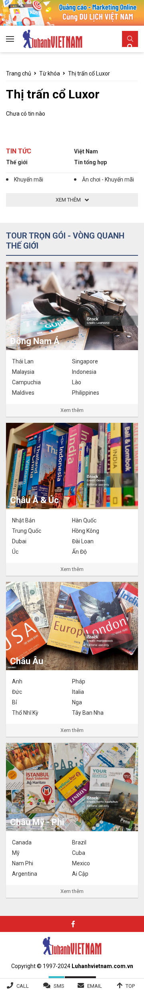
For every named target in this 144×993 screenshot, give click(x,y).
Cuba (78, 853)
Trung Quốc (26, 531)
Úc (15, 551)
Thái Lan (23, 361)
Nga (77, 702)
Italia (78, 692)
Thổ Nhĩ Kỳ (25, 713)
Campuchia (26, 382)
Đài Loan (83, 541)
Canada (22, 842)
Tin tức (18, 151)
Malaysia (23, 372)
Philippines (85, 392)
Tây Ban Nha (88, 713)
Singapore (85, 361)
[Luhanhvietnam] (72, 945)
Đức (17, 692)
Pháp (78, 681)
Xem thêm (72, 410)
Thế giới (17, 162)
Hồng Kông (85, 531)
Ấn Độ (79, 551)
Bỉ (14, 702)
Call (22, 986)
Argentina (24, 874)
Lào (76, 382)
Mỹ (16, 853)
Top (130, 986)
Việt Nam (86, 151)
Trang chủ (18, 73)
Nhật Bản (23, 520)
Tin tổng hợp (90, 162)
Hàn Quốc (84, 520)
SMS (59, 986)
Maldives (23, 392)
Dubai (19, 541)
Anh (17, 681)
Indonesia (84, 372)
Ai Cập (80, 874)
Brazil (79, 842)
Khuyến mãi (28, 179)
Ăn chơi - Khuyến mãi (108, 179)
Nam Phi (22, 863)
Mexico (81, 863)
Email (94, 986)
